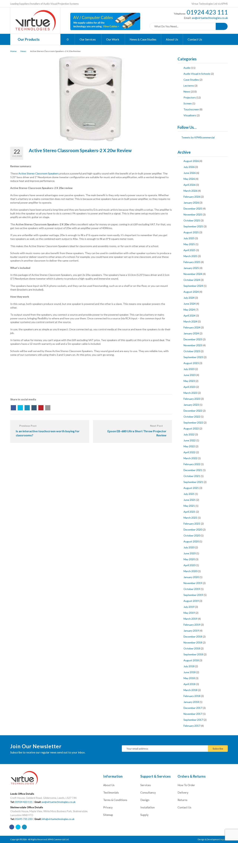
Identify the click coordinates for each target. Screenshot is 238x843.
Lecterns (189, 85)
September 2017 (193, 719)
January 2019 (191, 630)
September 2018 (193, 654)
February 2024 (192, 327)
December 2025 (193, 208)
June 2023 (190, 375)
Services (145, 785)
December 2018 (193, 636)
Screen (188, 103)
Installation (147, 807)
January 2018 (191, 701)
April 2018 (189, 684)
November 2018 (193, 642)
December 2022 (193, 410)
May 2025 (189, 244)
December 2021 (193, 470)
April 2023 (189, 386)
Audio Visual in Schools (197, 73)
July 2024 (189, 297)
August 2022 (191, 428)
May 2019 (189, 612)
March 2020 (190, 571)
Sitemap (108, 814)
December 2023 (193, 339)
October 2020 (192, 535)
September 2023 (193, 357)
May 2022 (189, 446)
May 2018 (189, 678)
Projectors (190, 97)
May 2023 (189, 380)
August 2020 (191, 541)
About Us (172, 39)
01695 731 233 (24, 819)
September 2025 (193, 226)
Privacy (108, 807)
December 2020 (193, 529)
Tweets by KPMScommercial (198, 137)
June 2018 (190, 672)
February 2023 (192, 398)
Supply (144, 814)
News (23, 51)
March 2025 (190, 256)
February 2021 (192, 523)
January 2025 (191, 268)
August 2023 (191, 363)
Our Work (113, 39)
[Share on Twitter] (20, 407)
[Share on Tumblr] (34, 407)
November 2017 (193, 713)
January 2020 (191, 577)
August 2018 (191, 660)
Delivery (183, 792)
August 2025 (191, 232)
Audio (187, 67)
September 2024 (193, 285)
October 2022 (192, 416)
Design (144, 800)
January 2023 (191, 404)
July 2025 (189, 238)
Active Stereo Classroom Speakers (38, 173)
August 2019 (191, 600)
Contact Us (195, 39)
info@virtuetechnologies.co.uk (58, 819)
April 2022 (189, 452)
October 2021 (192, 476)
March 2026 (190, 190)
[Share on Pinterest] (41, 407)
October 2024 (192, 279)
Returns (182, 800)
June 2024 (190, 303)
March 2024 (190, 321)
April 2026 (189, 184)
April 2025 (189, 250)
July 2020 (189, 547)
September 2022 (193, 422)
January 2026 (191, 202)
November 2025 (193, 214)
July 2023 (189, 369)
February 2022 (192, 464)
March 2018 (190, 690)
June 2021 (190, 499)
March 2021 (190, 517)
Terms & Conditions (115, 800)
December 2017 (193, 707)
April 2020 (189, 565)
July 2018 (189, 666)
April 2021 (189, 511)
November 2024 (193, 273)
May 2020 (189, 559)
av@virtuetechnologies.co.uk (209, 18)
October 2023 (192, 351)
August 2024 (191, 291)
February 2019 (192, 624)
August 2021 (191, 487)
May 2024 (189, 309)
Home (13, 51)
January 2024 (191, 333)
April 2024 (189, 315)
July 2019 (189, 606)
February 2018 (192, 696)
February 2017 (192, 725)
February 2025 (192, 262)
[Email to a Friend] (47, 407)
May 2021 (189, 505)
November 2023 (193, 345)
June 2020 (190, 553)
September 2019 (193, 594)
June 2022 (190, 440)
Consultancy (148, 792)
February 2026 (192, 196)
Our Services (88, 39)
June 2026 (190, 172)
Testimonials (111, 792)
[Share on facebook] (13, 407)
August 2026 (191, 161)
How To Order (186, 785)
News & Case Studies (143, 39)
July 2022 (189, 434)
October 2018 (192, 648)
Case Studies (191, 79)
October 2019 (192, 589)
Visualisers (190, 115)
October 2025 (192, 220)
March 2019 (190, 618)
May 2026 (189, 178)
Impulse (224, 839)
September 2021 (193, 482)
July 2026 (189, 166)
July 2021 (189, 493)
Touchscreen (191, 109)
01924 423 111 (207, 12)
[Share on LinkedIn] (27, 407)
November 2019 (193, 583)
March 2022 (190, 458)
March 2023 (190, 392)
